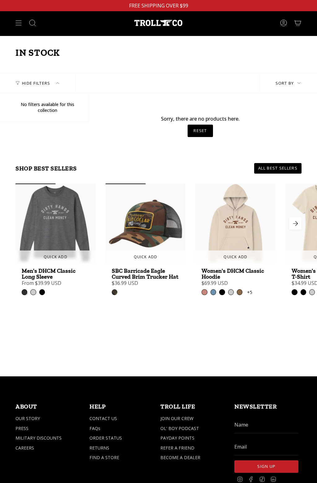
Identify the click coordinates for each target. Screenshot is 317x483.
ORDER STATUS (105, 438)
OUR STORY (27, 418)
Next (295, 223)
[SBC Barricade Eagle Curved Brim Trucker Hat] (146, 224)
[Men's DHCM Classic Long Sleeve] (55, 224)
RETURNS (99, 448)
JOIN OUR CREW (176, 418)
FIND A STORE (104, 457)
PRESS (21, 428)
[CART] (298, 23)
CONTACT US (103, 418)
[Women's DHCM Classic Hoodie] (235, 224)
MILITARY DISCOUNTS (38, 438)
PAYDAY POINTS (177, 438)
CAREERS (24, 448)
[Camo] (114, 292)
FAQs (94, 428)
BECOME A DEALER (180, 457)
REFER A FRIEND (177, 448)
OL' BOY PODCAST (179, 428)
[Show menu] (18, 23)
